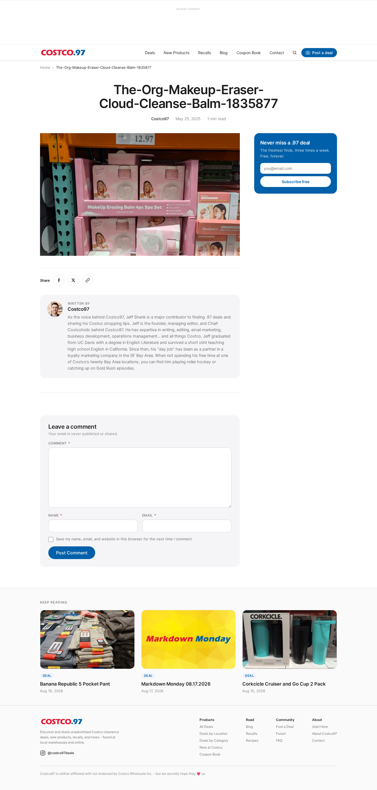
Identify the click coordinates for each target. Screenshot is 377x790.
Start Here (320, 727)
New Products (176, 52)
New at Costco (211, 747)
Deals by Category (214, 740)
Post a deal (322, 52)
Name (55, 515)
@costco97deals (61, 753)
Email (149, 515)
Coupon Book (249, 52)
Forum (281, 733)
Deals (150, 52)
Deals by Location (213, 733)
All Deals (206, 727)
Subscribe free (295, 181)
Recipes (252, 740)
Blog (224, 52)
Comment (59, 443)
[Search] (294, 52)
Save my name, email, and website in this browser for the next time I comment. (124, 539)
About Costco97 (324, 733)
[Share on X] (73, 280)
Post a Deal (285, 727)
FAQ (279, 740)
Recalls (204, 52)
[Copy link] (87, 280)
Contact (277, 52)
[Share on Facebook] (58, 280)
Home (45, 67)
